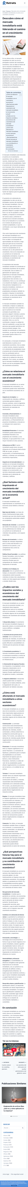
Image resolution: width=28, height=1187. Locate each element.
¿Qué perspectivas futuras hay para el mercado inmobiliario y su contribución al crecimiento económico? (12, 142)
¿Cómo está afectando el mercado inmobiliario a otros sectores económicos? (12, 131)
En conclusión (10, 149)
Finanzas (6, 1145)
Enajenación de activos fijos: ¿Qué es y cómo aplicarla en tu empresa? (14, 1108)
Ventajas (6, 1163)
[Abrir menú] (24, 3)
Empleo (5, 1142)
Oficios (5, 1154)
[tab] (12, 1116)
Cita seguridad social (17, 1174)
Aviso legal (6, 1174)
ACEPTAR (14, 1185)
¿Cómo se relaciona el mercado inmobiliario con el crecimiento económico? (11, 98)
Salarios (5, 1161)
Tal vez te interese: (13, 151)
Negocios (6, 1151)
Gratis (5, 1149)
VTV (4, 1165)
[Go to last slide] (4, 1101)
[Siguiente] (23, 1101)
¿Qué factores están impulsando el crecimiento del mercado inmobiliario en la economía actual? (12, 109)
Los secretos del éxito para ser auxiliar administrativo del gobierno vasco (20, 1068)
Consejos (6, 1138)
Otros (5, 1158)
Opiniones (6, 1156)
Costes (5, 1140)
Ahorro (5, 1135)
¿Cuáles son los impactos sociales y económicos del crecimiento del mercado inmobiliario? (11, 120)
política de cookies (15, 1184)
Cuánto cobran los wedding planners (6, 1066)
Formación (6, 1147)
